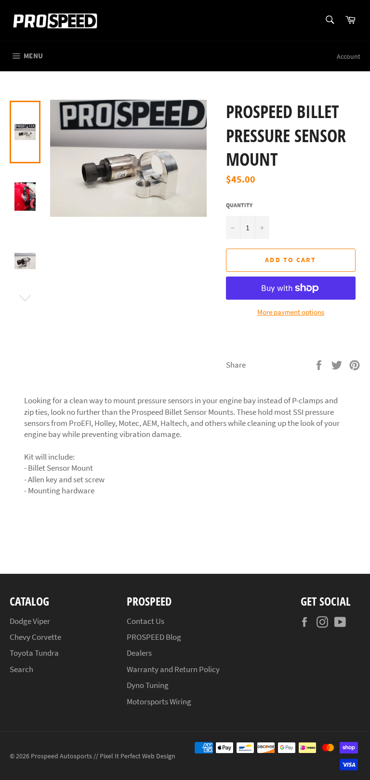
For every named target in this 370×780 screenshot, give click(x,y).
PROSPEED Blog (154, 637)
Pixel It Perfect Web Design (137, 756)
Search (21, 669)
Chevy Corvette (35, 637)
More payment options (290, 312)
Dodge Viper (30, 621)
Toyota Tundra (34, 653)
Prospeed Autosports (61, 756)
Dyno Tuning (148, 685)
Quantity (239, 205)
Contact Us (145, 621)
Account (348, 56)
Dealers (139, 653)
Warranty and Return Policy (173, 669)
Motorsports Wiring (159, 701)
